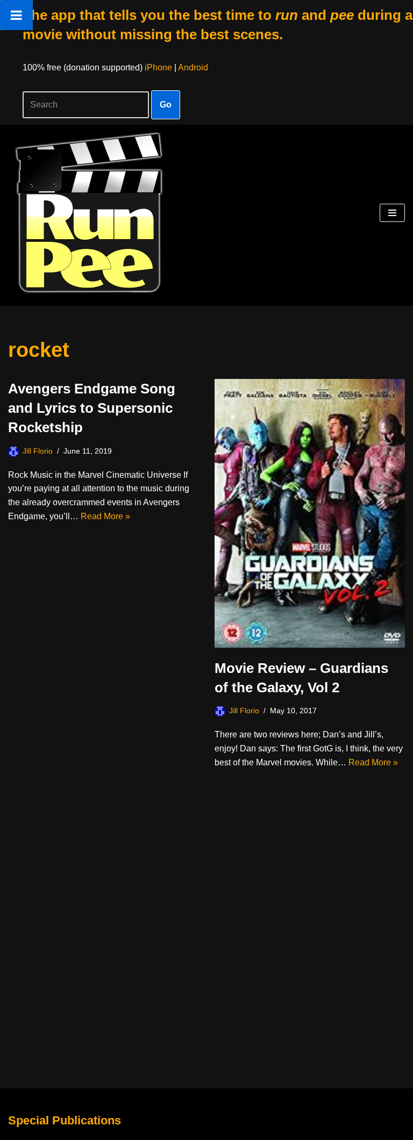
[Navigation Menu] (392, 213)
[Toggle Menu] (16, 15)
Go (166, 104)
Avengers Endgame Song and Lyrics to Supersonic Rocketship (91, 408)
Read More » (105, 516)
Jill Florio (38, 451)
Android (193, 67)
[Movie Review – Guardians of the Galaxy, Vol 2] (310, 513)
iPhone (158, 67)
